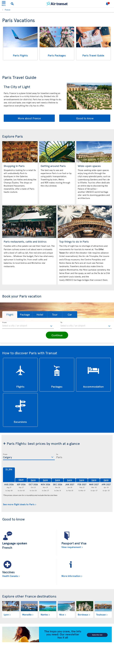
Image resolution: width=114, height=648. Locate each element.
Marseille (27, 614)
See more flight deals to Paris (18, 504)
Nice (61, 614)
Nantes (44, 614)
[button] (9, 314)
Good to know (85, 118)
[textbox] (28, 325)
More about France (29, 118)
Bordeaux (83, 614)
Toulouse (101, 614)
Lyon (6, 614)
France (7, 9)
